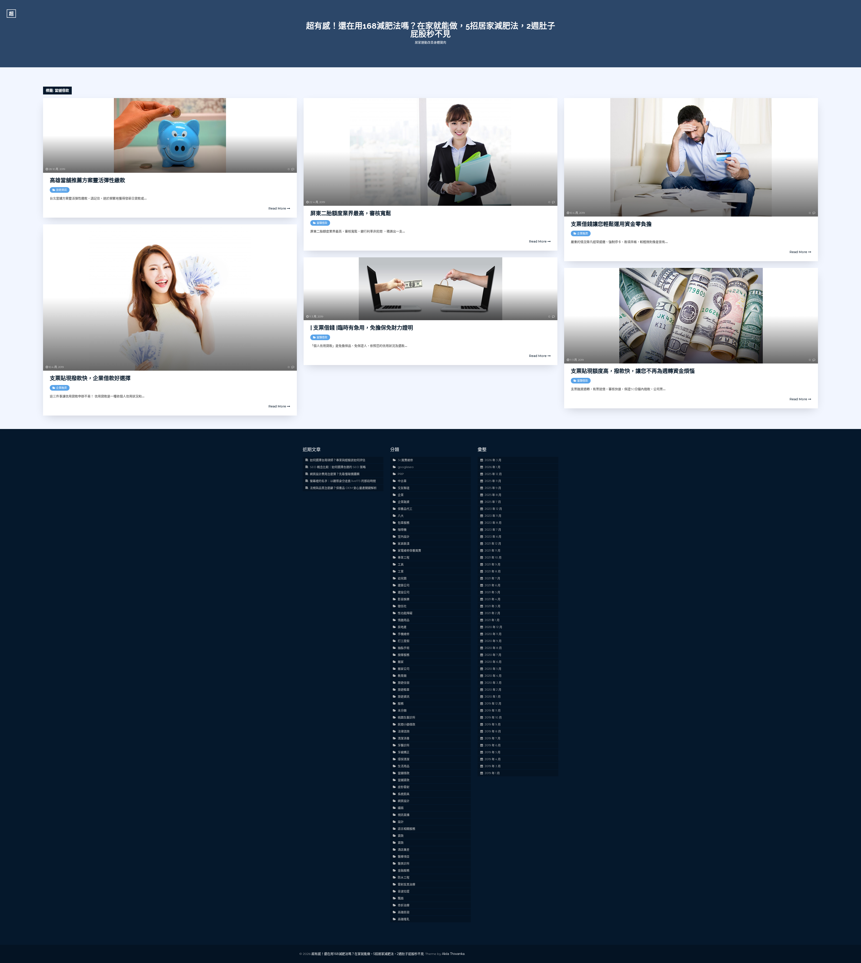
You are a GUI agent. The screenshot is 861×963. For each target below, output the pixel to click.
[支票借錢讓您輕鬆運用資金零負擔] (691, 157)
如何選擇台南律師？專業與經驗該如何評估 (337, 460)
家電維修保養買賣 (409, 550)
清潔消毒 (403, 738)
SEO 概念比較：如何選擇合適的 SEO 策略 (338, 467)
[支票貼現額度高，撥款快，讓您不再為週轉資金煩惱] (691, 315)
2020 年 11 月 (493, 634)
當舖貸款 (403, 780)
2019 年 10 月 (493, 717)
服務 (401, 703)
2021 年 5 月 (492, 592)
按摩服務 (403, 655)
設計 (401, 821)
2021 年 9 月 (492, 564)
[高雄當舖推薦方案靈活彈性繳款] (170, 135)
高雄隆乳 (403, 919)
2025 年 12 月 (493, 474)
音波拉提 (403, 891)
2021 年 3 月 (492, 606)
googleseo (406, 467)
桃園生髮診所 (406, 717)
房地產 (402, 627)
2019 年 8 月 (493, 731)
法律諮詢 (403, 731)
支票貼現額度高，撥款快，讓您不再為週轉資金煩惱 (633, 371)
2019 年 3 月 (493, 766)
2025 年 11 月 (493, 481)
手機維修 (403, 634)
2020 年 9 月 (493, 641)
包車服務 (403, 522)
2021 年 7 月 (492, 578)
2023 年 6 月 (493, 536)
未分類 (402, 710)
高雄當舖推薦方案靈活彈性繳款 (87, 180)
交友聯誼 (403, 488)
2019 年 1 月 (492, 773)
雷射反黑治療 (406, 884)
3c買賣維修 (405, 460)
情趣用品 (403, 620)
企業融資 (582, 233)
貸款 (401, 835)
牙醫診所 (403, 745)
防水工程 (403, 877)
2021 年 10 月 (493, 557)
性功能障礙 (405, 613)
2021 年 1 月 (492, 620)
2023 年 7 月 (493, 529)
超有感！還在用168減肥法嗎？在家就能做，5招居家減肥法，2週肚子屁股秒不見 (430, 30)
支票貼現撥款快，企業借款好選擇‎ (90, 378)
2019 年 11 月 (493, 710)
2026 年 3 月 (493, 460)
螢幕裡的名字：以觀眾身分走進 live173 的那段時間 (343, 481)
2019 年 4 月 (493, 759)
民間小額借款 (406, 724)
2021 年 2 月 (492, 613)
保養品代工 (405, 508)
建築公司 (403, 585)
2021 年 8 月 (493, 571)
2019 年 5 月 (492, 752)
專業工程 (403, 557)
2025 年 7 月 (493, 501)
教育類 (402, 675)
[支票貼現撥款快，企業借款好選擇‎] (170, 297)
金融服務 (403, 870)
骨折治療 (403, 905)
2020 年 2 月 (493, 689)
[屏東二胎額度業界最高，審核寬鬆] (430, 152)
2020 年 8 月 (493, 648)
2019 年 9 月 (493, 724)
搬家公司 (403, 668)
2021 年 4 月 (492, 599)
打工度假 (403, 641)
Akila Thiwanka (453, 954)
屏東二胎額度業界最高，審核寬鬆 (350, 213)
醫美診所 (403, 863)
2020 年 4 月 (493, 675)
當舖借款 (322, 223)
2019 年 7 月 (492, 738)
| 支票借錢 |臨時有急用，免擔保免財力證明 (361, 327)
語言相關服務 (406, 828)
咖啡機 (402, 529)
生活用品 (403, 766)
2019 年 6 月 (493, 745)
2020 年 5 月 (493, 668)
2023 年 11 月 (493, 515)
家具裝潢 (403, 543)
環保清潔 (403, 759)
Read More (277, 208)
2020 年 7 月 (493, 655)
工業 (401, 571)
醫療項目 (403, 856)
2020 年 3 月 (493, 682)
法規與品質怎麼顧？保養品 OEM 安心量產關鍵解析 (343, 488)
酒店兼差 (403, 849)
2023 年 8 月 (493, 522)
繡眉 (401, 808)
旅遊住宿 (403, 682)
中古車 (402, 481)
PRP (401, 474)
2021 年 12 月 (493, 543)
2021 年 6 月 (492, 585)
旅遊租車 (403, 689)
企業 (401, 495)
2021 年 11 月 (492, 550)
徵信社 (402, 606)
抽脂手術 (403, 648)
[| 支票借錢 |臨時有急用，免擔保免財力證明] (430, 288)
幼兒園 (402, 578)
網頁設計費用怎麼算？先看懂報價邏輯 (334, 474)
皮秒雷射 (403, 787)
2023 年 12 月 (493, 508)
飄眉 (401, 898)
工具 (401, 564)
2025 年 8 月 (493, 495)
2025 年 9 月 (493, 488)
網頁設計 (403, 801)
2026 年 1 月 (492, 467)
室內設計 (403, 536)
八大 (401, 515)
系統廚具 (403, 794)
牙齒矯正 (403, 752)
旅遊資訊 (61, 190)
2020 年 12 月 (493, 627)
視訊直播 (403, 814)
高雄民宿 (403, 912)
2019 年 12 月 (493, 703)
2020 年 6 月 (493, 661)
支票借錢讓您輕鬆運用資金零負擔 (611, 224)
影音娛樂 (403, 599)
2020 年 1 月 (493, 696)
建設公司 (403, 592)
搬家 (401, 661)
